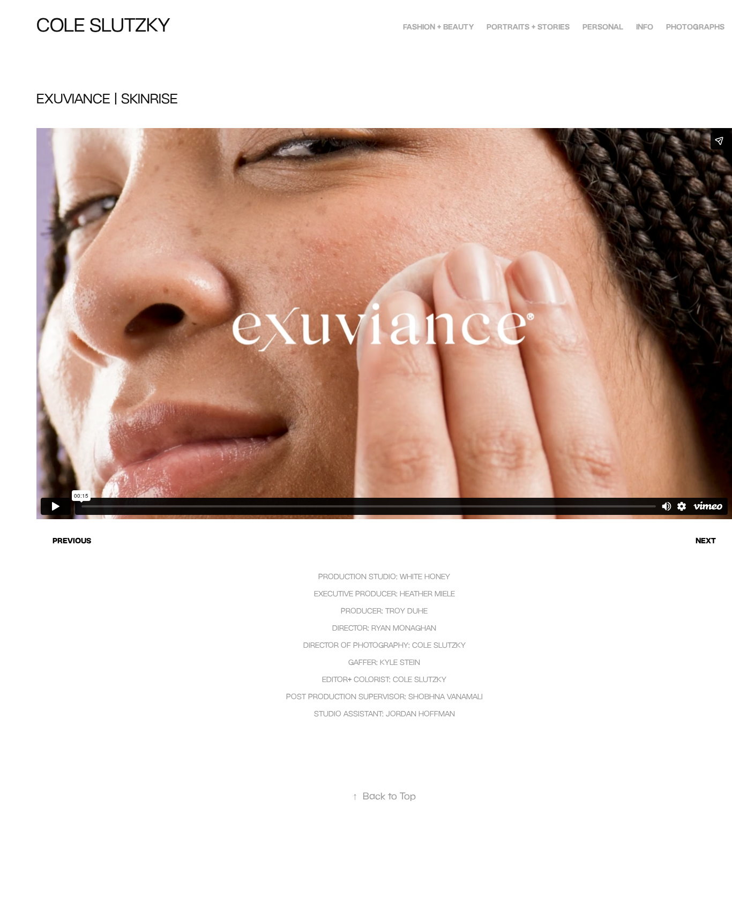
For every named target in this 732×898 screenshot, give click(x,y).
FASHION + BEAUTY (438, 26)
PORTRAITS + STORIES (528, 26)
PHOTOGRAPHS (695, 26)
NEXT (706, 540)
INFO (644, 26)
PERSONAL (602, 26)
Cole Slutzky (103, 24)
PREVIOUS (72, 540)
